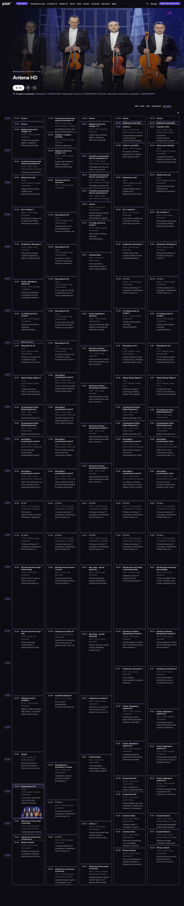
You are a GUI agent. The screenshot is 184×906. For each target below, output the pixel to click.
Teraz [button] (142, 106)
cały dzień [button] (167, 106)
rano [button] (148, 106)
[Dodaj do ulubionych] (28, 88)
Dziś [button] (136, 106)
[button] (178, 113)
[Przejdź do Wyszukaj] (147, 4)
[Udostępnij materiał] (34, 88)
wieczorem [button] (156, 106)
